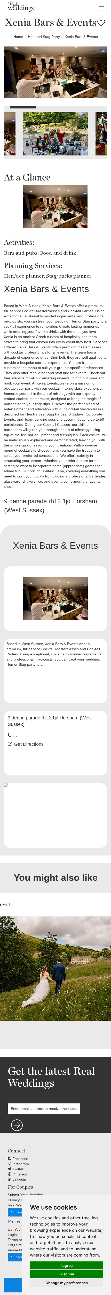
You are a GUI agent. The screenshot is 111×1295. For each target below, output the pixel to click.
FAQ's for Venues (22, 1245)
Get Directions (29, 744)
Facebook (20, 1159)
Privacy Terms (19, 1200)
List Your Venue (20, 1229)
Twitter (17, 1169)
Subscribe (19, 1212)
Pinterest (19, 1174)
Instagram (20, 1164)
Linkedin (18, 1179)
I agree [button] (67, 1265)
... (15, 735)
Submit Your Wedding (25, 1195)
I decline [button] (66, 1274)
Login (12, 1235)
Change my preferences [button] (66, 1283)
